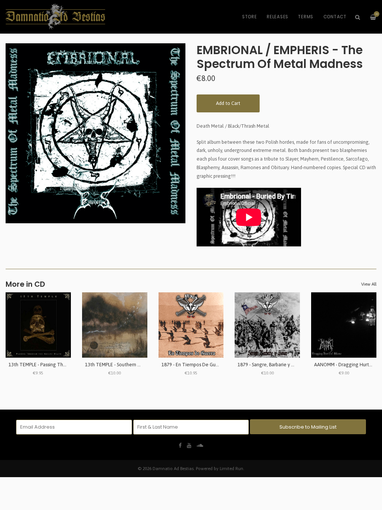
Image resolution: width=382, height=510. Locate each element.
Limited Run (231, 468)
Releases (277, 17)
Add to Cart (228, 103)
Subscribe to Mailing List (307, 426)
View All (368, 284)
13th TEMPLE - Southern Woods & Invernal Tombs (137, 364)
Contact (335, 17)
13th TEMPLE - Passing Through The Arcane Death (62, 364)
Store (249, 17)
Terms (305, 17)
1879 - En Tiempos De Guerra (193, 364)
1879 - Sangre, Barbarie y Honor (271, 364)
